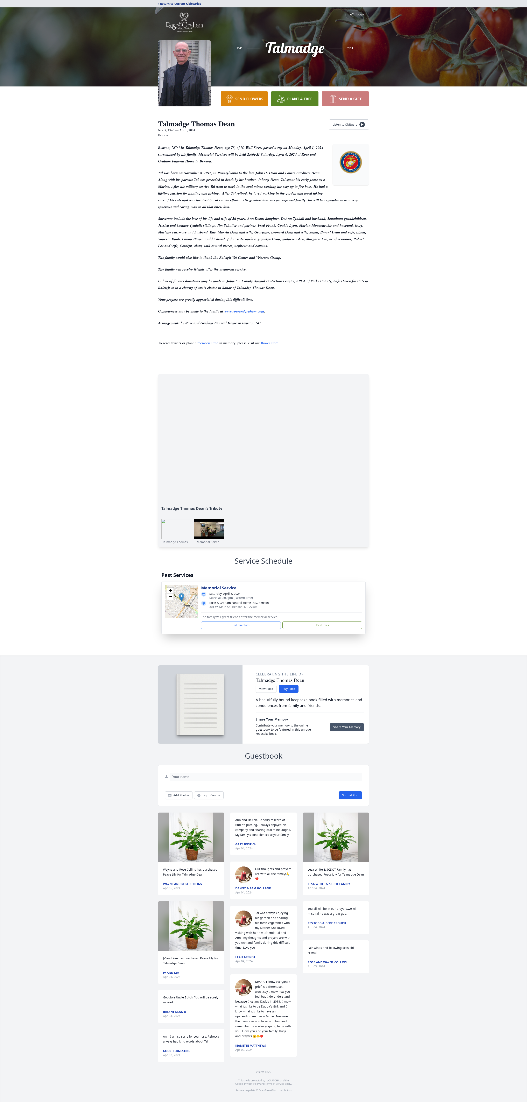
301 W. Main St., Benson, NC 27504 (233, 607)
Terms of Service (274, 1084)
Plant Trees (322, 625)
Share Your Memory (346, 727)
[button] (181, 597)
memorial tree (207, 342)
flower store (269, 342)
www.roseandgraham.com (244, 311)
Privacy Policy (252, 1084)
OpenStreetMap (268, 1090)
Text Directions (241, 625)
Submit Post (350, 795)
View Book (266, 689)
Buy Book (288, 689)
